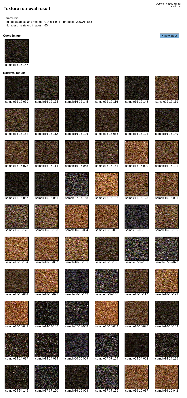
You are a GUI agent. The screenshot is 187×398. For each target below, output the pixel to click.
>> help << (175, 6)
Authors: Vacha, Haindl (168, 3)
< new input (169, 35)
